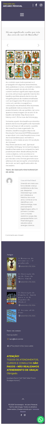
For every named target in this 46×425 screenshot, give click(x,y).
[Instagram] (24, 415)
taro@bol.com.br (16, 339)
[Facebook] (21, 415)
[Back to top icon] (23, 399)
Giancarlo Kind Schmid (28, 180)
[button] (40, 419)
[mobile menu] (21, 15)
